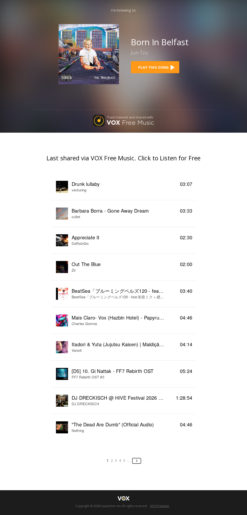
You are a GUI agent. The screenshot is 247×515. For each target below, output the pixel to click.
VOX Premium (159, 506)
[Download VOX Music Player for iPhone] (89, 53)
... (129, 460)
